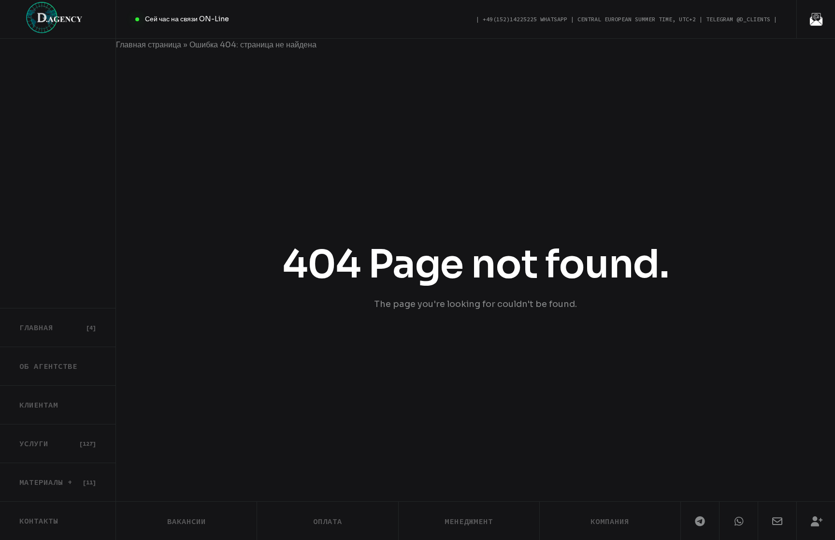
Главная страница (148, 45)
